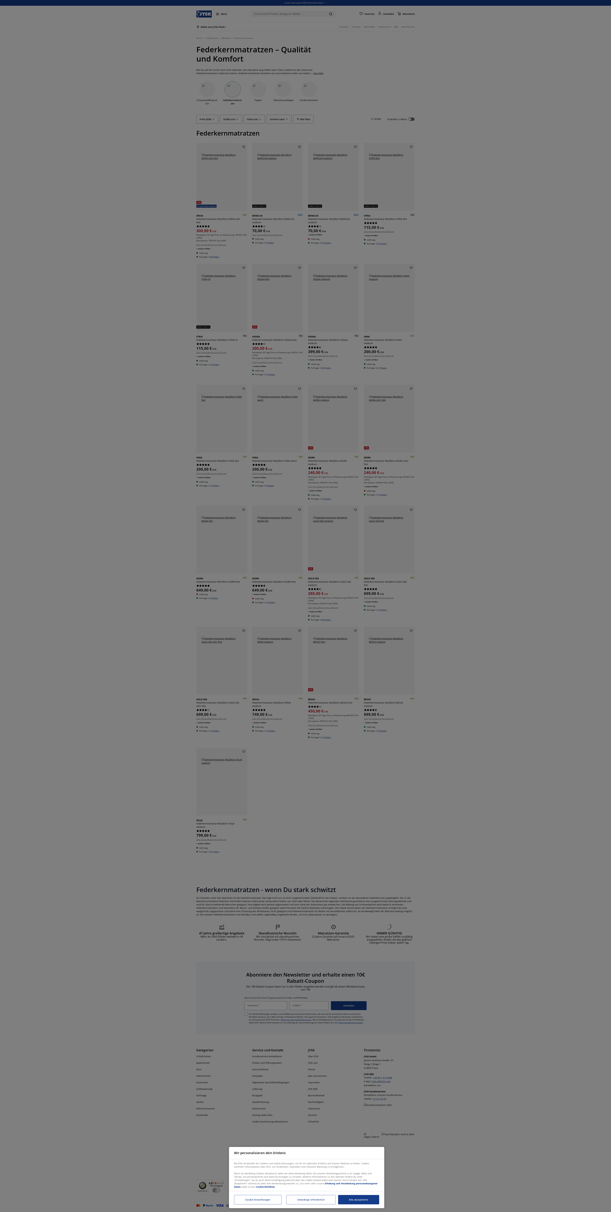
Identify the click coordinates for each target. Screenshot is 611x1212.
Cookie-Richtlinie (265, 1186)
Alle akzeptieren (358, 1199)
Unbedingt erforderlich (311, 1199)
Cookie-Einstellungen (257, 1199)
